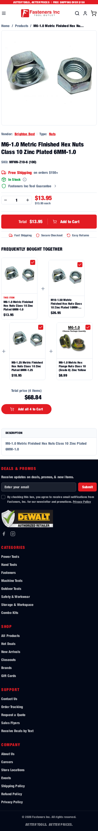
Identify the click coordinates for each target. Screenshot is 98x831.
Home (5, 26)
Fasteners (8, 572)
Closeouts (8, 659)
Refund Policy (11, 794)
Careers (7, 762)
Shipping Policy (13, 786)
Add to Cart (49, 221)
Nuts (52, 134)
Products (21, 26)
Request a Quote (13, 715)
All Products (10, 635)
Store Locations (12, 770)
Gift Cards (8, 676)
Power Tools (10, 556)
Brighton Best (25, 134)
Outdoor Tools (11, 588)
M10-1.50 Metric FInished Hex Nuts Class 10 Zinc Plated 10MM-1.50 (66, 303)
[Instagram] (12, 533)
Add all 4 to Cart (30, 409)
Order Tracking (12, 707)
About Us (7, 754)
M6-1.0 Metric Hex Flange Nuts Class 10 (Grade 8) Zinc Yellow (72, 366)
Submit (87, 487)
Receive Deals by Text (17, 731)
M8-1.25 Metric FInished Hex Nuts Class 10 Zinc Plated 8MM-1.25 (27, 366)
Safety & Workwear (15, 596)
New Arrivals (10, 651)
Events (6, 778)
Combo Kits (9, 612)
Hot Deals (8, 643)
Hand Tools (9, 564)
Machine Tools (11, 580)
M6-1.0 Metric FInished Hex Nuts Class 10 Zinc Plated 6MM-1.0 (18, 305)
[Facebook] (3, 533)
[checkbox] (32, 262)
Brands (6, 668)
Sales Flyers (10, 723)
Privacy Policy (82, 502)
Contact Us (9, 699)
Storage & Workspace (17, 604)
